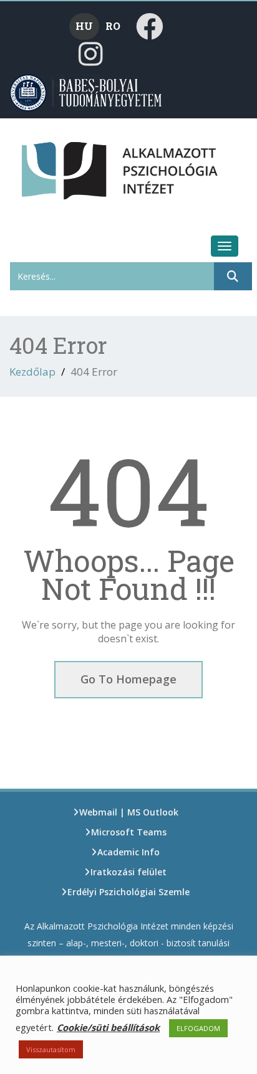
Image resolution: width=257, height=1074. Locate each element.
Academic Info (128, 852)
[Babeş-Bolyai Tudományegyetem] (86, 92)
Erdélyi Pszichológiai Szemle (128, 892)
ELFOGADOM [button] (198, 1028)
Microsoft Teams (129, 832)
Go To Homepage (128, 679)
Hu (84, 25)
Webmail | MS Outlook (128, 812)
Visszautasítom (50, 1049)
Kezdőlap (32, 371)
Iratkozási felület (128, 872)
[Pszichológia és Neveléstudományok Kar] (42, 165)
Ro (112, 25)
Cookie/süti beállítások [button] (108, 1027)
